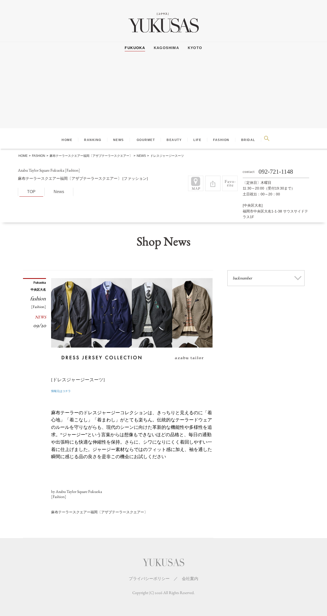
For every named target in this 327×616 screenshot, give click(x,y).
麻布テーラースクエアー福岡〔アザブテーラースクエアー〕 (99, 512)
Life (197, 140)
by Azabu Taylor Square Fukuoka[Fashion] (76, 494)
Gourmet (146, 140)
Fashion (221, 140)
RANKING (92, 140)
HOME (67, 140)
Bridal (248, 140)
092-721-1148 (276, 171)
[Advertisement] (163, 92)
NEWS (118, 140)
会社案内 (190, 578)
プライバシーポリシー (149, 578)
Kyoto (195, 48)
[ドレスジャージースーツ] (78, 379)
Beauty (174, 140)
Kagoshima (166, 48)
